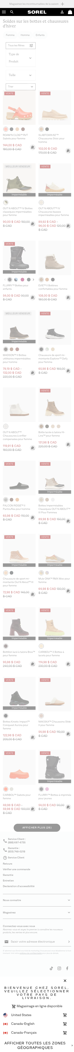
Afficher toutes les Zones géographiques (35, 1045)
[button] (4, 12)
